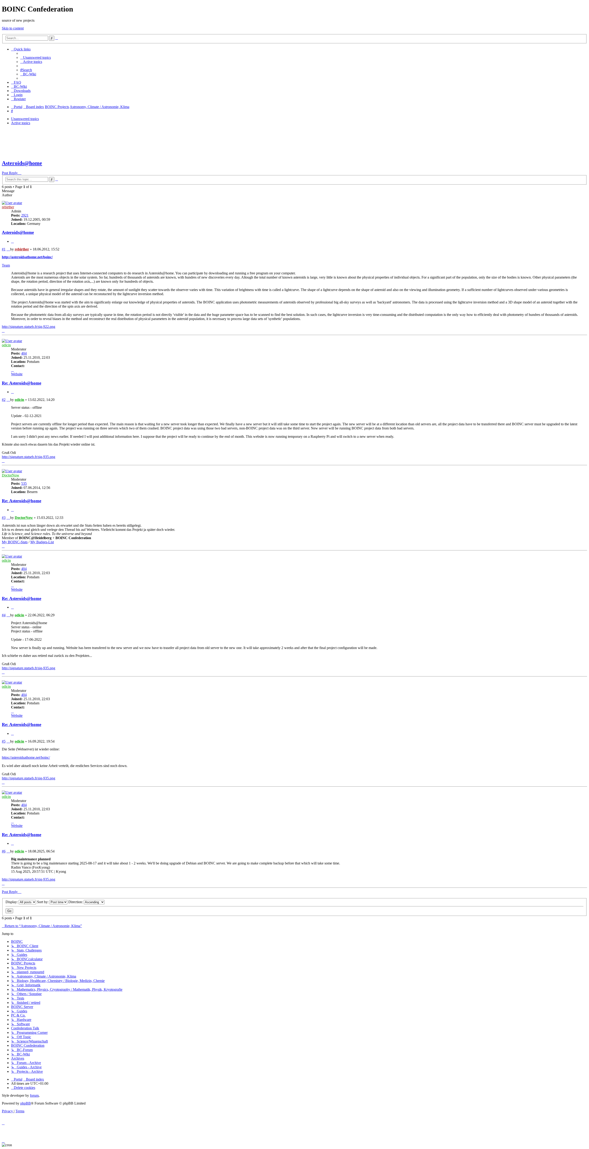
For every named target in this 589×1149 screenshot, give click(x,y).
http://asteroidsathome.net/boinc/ (27, 257)
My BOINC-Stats (15, 542)
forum (34, 1095)
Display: (12, 902)
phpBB (25, 1103)
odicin (6, 345)
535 (24, 483)
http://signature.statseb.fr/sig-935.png (28, 457)
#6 (4, 851)
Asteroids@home (22, 163)
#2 (4, 400)
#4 (4, 615)
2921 (25, 215)
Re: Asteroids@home (21, 383)
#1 (4, 249)
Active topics (20, 123)
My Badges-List (42, 542)
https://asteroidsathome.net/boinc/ (26, 757)
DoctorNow (10, 475)
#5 (4, 741)
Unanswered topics (25, 119)
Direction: (76, 902)
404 (24, 353)
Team (6, 265)
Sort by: (43, 902)
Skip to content (13, 28)
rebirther (8, 207)
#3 (4, 518)
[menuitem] (35, 57)
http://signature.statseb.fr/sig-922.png (28, 327)
